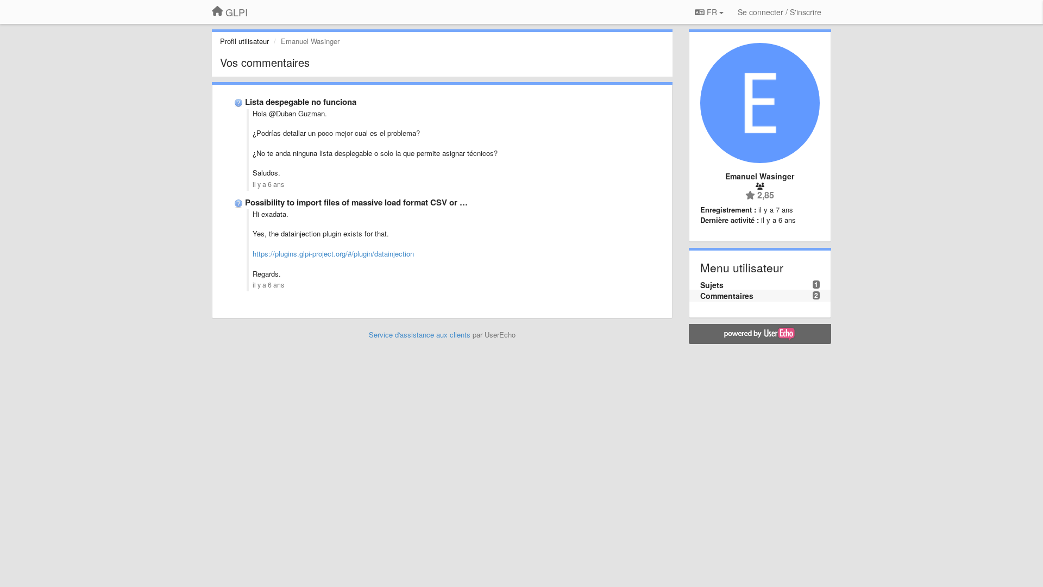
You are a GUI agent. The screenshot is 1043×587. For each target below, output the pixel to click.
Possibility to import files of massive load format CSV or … (356, 202)
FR (712, 12)
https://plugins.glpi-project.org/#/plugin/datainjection (333, 253)
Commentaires (726, 295)
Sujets (712, 284)
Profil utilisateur (244, 41)
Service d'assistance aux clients (419, 334)
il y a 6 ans (268, 184)
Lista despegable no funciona (300, 102)
